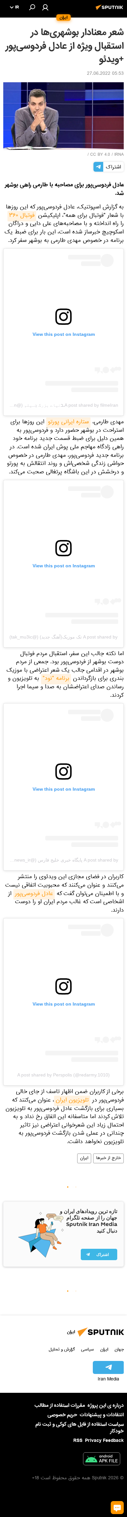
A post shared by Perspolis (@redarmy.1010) (63, 1074)
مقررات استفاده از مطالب (60, 1405)
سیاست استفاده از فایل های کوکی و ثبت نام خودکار (79, 1428)
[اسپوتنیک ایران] (110, 10)
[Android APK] (101, 1460)
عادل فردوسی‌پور (34, 894)
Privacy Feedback (104, 1441)
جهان (119, 1349)
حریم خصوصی (62, 1414)
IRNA (119, 155)
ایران (84, 1158)
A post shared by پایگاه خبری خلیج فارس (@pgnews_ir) (62, 860)
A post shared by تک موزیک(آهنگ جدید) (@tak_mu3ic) (63, 637)
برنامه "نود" (56, 679)
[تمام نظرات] (117, 1507)
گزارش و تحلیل (62, 1349)
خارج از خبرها (108, 1158)
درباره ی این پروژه (106, 1405)
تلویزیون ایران (72, 1101)
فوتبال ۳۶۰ (22, 216)
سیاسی (87, 1349)
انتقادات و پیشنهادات (102, 1415)
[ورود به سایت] (45, 7)
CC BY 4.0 (100, 155)
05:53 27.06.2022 (105, 74)
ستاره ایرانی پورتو (68, 422)
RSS (77, 1440)
